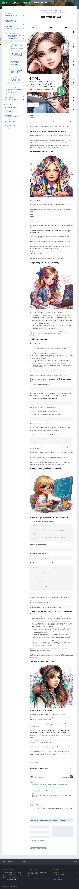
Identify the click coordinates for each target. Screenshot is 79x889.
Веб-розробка (63, 12)
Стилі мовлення (65, 777)
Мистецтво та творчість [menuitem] (13, 84)
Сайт (31, 835)
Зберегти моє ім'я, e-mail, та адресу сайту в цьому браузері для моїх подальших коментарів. (39, 842)
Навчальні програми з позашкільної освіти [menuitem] (11, 21)
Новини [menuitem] (63, 2)
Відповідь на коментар (39, 810)
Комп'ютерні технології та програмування (47, 12)
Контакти (23, 861)
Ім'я (31, 825)
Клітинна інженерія (39, 777)
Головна (42, 10)
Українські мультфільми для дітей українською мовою (12, 116)
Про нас (48, 10)
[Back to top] (76, 886)
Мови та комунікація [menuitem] (12, 87)
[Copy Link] (0, 40)
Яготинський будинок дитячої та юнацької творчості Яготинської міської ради (26, 2)
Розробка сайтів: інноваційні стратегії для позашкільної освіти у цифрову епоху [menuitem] (17, 50)
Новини (16, 861)
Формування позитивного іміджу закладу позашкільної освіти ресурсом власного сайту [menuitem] (17, 44)
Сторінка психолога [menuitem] (11, 99)
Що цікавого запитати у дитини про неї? (37, 875)
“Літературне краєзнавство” (60, 872)
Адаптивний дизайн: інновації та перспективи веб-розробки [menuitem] (16, 66)
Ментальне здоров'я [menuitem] (11, 18)
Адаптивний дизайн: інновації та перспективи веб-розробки (47, 788)
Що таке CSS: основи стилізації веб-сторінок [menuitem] (15, 80)
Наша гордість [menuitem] (9, 24)
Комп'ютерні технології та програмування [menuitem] (14, 36)
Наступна (67, 776)
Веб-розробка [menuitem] (12, 38)
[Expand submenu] (23, 13)
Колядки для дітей (10, 121)
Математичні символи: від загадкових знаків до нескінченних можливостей (61, 876)
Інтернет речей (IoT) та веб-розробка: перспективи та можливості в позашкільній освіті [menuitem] (17, 55)
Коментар (55, 825)
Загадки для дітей (57, 879)
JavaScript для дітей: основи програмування (43, 790)
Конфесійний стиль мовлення (11, 126)
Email (32, 830)
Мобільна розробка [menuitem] (13, 82)
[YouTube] (76, 862)
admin (42, 759)
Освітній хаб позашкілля (57, 10)
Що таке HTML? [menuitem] (14, 40)
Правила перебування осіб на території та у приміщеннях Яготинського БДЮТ (11, 109)
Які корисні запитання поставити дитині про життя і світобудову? (38, 873)
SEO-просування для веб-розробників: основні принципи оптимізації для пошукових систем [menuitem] (16, 60)
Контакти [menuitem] (70, 2)
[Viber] (0, 41)
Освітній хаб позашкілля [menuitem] (12, 28)
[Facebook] (0, 42)
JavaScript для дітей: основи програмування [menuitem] (16, 76)
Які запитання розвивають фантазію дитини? (39, 878)
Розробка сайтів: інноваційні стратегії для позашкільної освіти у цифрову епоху (51, 792)
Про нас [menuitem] (57, 2)
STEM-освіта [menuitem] (10, 31)
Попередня (37, 776)
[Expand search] (76, 3)
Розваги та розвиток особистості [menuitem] (15, 89)
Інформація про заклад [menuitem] (11, 15)
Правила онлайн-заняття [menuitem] (13, 92)
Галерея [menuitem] (8, 13)
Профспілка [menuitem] (9, 94)
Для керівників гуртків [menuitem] (12, 33)
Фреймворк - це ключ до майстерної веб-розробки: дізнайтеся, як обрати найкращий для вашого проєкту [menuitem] (16, 71)
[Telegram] (0, 38)
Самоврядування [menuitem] (10, 97)
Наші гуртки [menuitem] (9, 26)
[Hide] (0, 44)
